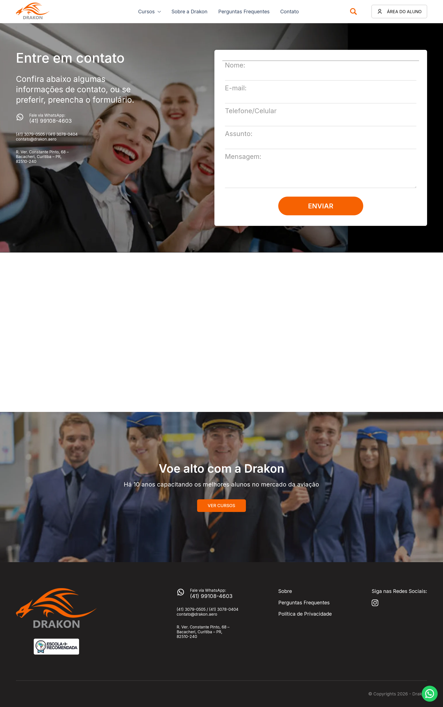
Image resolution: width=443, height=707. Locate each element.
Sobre (285, 591)
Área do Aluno (404, 11)
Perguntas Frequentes (304, 603)
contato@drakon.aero (36, 139)
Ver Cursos (221, 505)
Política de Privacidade (305, 614)
